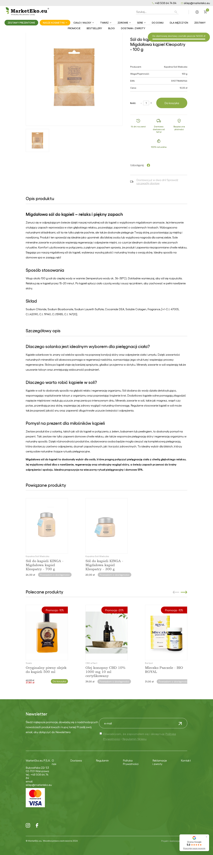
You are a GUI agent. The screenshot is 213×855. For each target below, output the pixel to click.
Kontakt (186, 760)
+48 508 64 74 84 (165, 3)
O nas (54, 762)
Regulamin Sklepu (134, 738)
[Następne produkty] (184, 592)
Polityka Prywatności (130, 762)
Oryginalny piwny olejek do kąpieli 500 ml (46, 670)
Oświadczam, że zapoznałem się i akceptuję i (139, 736)
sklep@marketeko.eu (197, 3)
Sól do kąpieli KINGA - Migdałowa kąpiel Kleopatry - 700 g (44, 565)
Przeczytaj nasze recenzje (194, 848)
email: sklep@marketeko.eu (39, 783)
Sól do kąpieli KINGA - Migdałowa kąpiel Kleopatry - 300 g (104, 565)
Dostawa (76, 760)
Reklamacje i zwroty (159, 762)
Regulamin (102, 760)
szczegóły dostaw (148, 183)
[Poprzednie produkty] (176, 592)
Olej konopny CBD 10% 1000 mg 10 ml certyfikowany (105, 672)
